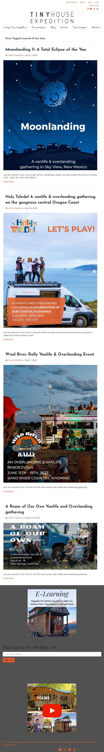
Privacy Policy (80, 742)
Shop (90, 2)
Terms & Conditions (62, 742)
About (95, 27)
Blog (53, 27)
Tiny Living (78, 27)
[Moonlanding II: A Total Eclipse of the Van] (50, 115)
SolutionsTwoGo (10, 745)
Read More (8, 181)
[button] (60, 750)
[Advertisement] (34, 673)
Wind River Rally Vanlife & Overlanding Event (49, 354)
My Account (94, 5)
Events (82, 2)
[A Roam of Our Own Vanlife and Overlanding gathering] (50, 546)
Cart (97, 2)
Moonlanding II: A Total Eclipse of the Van (45, 50)
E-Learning (38, 27)
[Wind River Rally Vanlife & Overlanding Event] (50, 424)
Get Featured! (71, 2)
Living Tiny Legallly (14, 27)
